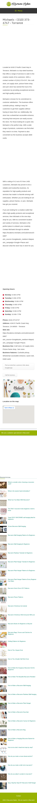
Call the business (10, 375)
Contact (18, 796)
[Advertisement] (18, 46)
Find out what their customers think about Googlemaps (17, 366)
